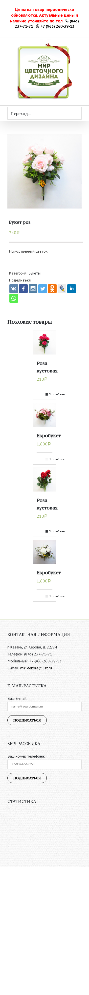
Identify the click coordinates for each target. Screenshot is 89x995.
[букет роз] (44, 171)
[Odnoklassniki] (52, 288)
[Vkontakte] (13, 288)
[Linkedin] (71, 288)
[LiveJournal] (62, 288)
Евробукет (49, 435)
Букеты (34, 273)
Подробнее (51, 394)
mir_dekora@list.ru (36, 667)
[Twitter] (42, 288)
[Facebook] (23, 288)
